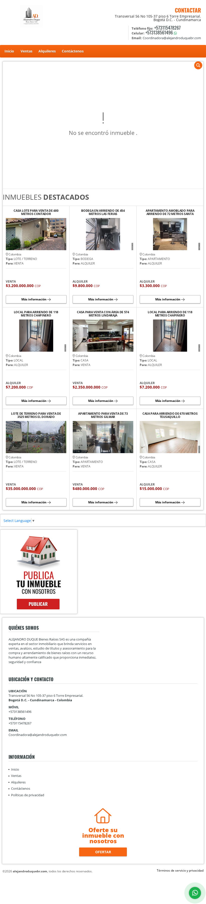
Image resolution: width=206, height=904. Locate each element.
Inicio (9, 51)
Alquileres (47, 51)
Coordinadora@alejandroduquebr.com (38, 734)
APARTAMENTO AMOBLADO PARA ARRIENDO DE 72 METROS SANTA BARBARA (170, 212)
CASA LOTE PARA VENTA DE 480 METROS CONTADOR (36, 212)
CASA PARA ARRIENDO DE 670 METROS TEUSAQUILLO (169, 415)
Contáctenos (73, 51)
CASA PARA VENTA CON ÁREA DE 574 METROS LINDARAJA (103, 313)
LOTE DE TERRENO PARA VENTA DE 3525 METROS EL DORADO (36, 415)
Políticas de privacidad (27, 795)
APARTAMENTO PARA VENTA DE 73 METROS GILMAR (103, 415)
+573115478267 (167, 27)
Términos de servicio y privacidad (180, 870)
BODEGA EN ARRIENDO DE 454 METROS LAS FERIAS (103, 212)
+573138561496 (159, 32)
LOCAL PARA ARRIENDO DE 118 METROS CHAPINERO (36, 313)
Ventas (26, 51)
